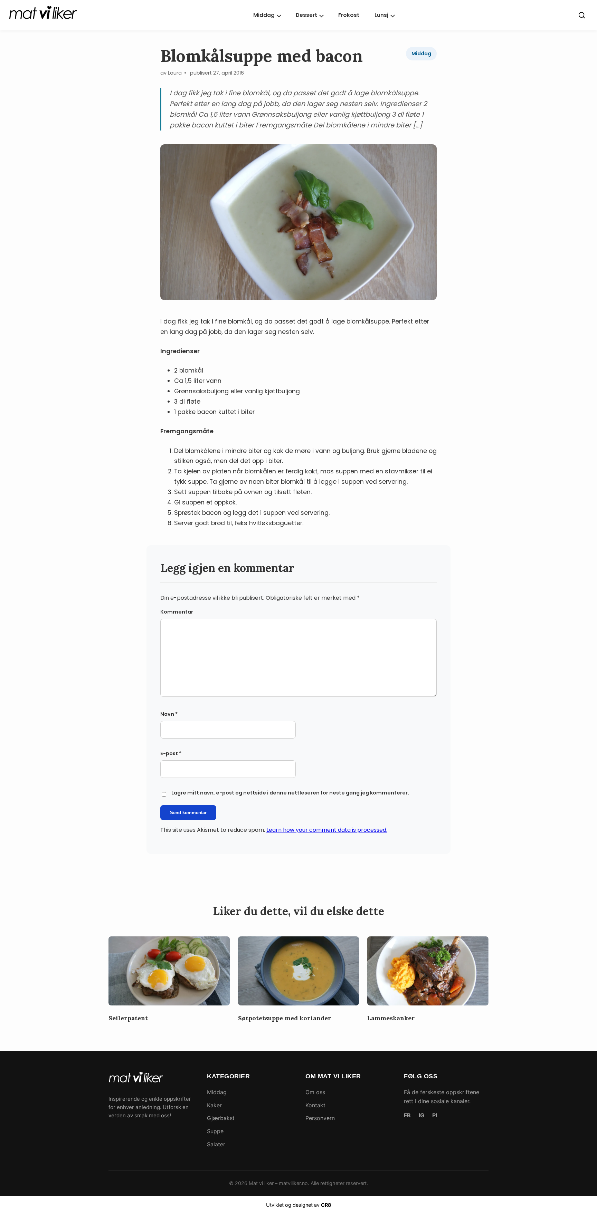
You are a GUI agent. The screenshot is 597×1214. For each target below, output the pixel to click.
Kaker (214, 1105)
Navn (169, 714)
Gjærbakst (221, 1118)
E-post (170, 753)
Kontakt (315, 1105)
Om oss (315, 1092)
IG (421, 1115)
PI (434, 1115)
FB (407, 1115)
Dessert (306, 15)
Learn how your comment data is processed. (326, 830)
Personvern (320, 1118)
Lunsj (381, 15)
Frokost (348, 15)
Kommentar (176, 611)
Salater (216, 1144)
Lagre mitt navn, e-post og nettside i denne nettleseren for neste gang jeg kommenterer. (290, 792)
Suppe (215, 1131)
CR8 (326, 1205)
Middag (264, 15)
